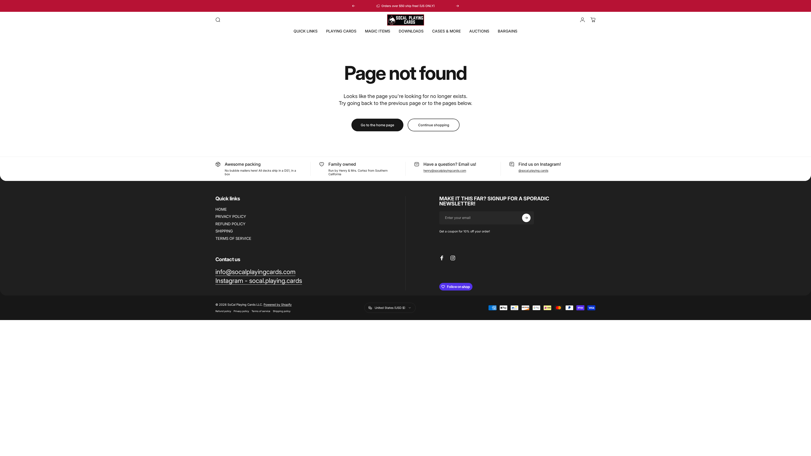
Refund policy (223, 311)
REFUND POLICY (230, 224)
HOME (221, 209)
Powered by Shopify (278, 304)
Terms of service (261, 311)
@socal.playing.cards (533, 170)
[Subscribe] (526, 218)
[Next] (457, 6)
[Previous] (353, 6)
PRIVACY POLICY (230, 216)
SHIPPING (224, 231)
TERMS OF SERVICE (233, 238)
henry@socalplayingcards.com (444, 170)
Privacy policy (241, 311)
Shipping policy (281, 311)
